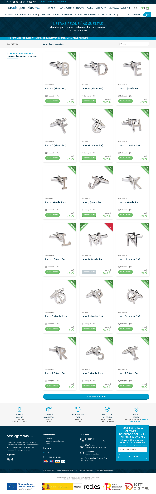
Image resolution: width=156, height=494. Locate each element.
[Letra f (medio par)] (59, 125)
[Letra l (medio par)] (59, 239)
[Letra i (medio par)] (59, 182)
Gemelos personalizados (72, 8)
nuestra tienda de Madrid (139, 420)
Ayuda (90, 8)
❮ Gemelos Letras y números (20, 53)
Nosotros (52, 8)
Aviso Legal (74, 471)
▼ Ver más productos (96, 396)
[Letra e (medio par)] (132, 68)
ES (138, 2)
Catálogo (17, 38)
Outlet (122, 15)
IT (148, 2)
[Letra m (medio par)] (96, 239)
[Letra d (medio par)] (96, 68)
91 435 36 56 (15, 2)
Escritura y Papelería (94, 15)
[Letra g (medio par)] (96, 125)
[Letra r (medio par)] (59, 353)
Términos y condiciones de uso (89, 471)
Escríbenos (92, 453)
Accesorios (67, 15)
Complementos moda (50, 15)
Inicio (9, 38)
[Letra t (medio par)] (132, 353)
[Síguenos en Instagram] (8, 460)
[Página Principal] (23, 8)
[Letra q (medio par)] (132, 296)
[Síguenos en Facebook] (12, 460)
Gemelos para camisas (15, 15)
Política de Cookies (106, 471)
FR (145, 2)
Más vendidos (134, 15)
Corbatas (32, 15)
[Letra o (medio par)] (59, 296)
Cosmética (111, 15)
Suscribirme (132, 456)
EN (142, 2)
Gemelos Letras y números (54, 38)
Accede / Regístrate (120, 8)
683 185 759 (30, 2)
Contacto (101, 8)
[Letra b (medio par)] (59, 68)
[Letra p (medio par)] (96, 296)
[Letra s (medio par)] (96, 353)
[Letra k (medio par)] (132, 182)
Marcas (78, 15)
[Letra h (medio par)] (132, 125)
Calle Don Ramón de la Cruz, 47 (98, 459)
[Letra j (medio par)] (96, 182)
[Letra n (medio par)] (132, 239)
